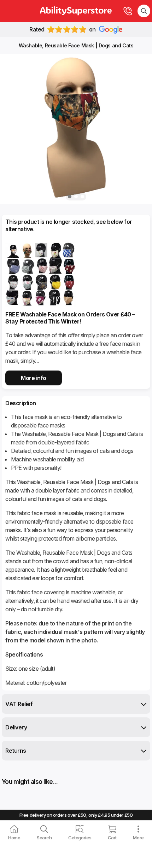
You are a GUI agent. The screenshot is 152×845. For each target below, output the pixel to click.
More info (33, 377)
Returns (15, 750)
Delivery (16, 727)
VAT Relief (19, 703)
